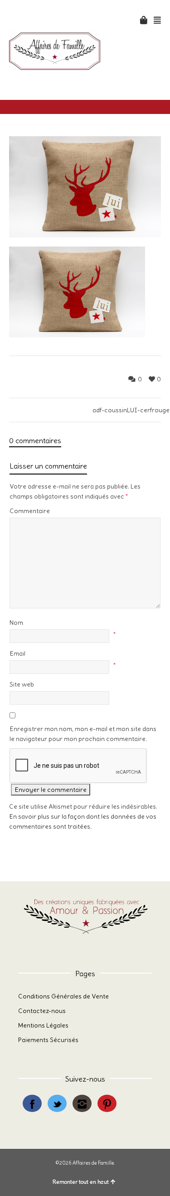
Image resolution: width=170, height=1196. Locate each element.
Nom (16, 622)
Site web (22, 684)
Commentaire (30, 511)
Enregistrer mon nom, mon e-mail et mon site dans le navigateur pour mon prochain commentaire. (83, 734)
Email (17, 653)
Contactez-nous (42, 1011)
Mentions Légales (43, 1025)
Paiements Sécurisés (48, 1040)
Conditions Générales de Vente (63, 996)
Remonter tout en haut (81, 1181)
